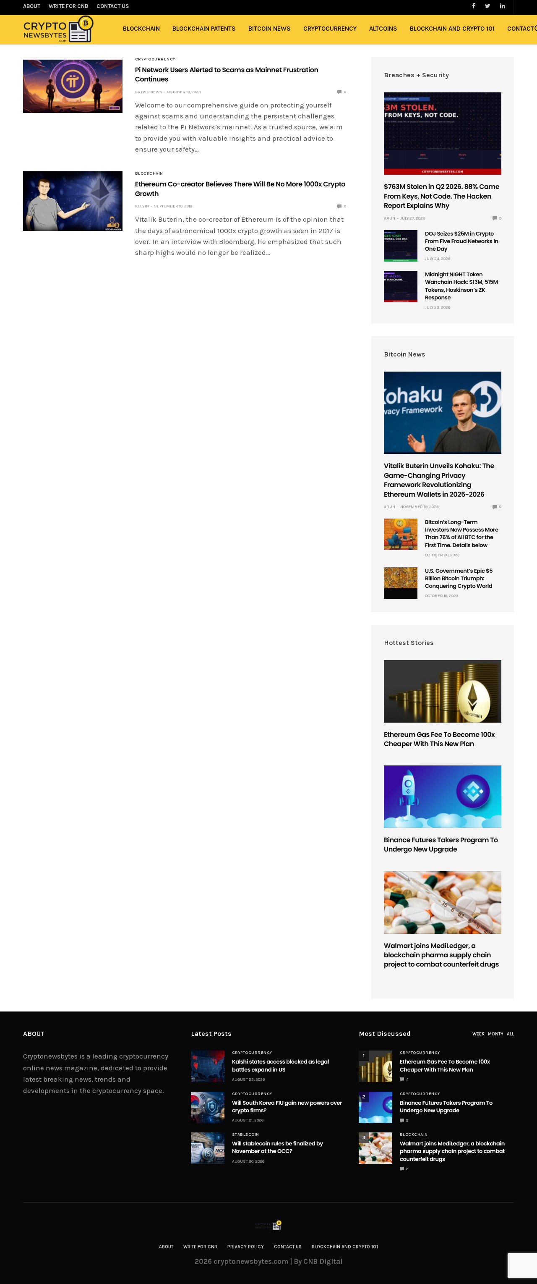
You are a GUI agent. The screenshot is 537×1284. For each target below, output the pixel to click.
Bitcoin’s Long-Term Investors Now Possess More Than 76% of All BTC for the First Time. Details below (461, 533)
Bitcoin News (269, 28)
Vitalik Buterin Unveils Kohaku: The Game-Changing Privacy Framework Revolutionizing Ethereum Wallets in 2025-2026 (439, 480)
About (166, 1247)
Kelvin (142, 206)
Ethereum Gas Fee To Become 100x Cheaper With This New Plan (439, 739)
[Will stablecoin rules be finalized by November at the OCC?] (207, 1148)
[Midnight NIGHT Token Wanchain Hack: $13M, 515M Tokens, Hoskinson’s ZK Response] (400, 286)
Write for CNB (200, 1247)
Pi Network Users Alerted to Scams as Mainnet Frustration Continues (226, 74)
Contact (520, 28)
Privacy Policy (245, 1247)
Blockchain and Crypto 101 (452, 28)
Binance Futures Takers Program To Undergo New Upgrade (441, 844)
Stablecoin (245, 1134)
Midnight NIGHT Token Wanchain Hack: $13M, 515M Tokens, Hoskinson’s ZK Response (461, 285)
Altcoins (383, 28)
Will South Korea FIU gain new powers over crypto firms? (287, 1106)
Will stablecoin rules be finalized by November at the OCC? (277, 1147)
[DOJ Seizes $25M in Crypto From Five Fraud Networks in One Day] (400, 246)
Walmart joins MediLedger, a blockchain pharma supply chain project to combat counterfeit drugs (441, 955)
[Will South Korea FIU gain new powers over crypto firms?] (207, 1107)
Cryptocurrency (330, 28)
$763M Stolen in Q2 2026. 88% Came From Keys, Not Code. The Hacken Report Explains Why (441, 196)
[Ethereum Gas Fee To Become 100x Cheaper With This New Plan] (442, 691)
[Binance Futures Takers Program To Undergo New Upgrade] (442, 796)
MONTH (495, 1034)
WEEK (478, 1034)
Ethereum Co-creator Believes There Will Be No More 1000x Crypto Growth (240, 188)
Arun (389, 218)
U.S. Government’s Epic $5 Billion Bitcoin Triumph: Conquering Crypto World (459, 578)
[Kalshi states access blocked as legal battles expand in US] (207, 1066)
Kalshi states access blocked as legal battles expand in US (280, 1065)
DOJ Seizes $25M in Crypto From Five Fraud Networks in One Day (461, 241)
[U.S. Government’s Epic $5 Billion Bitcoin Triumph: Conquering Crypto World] (400, 578)
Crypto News (148, 91)
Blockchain (141, 28)
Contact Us (288, 1247)
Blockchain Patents (204, 28)
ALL (510, 1034)
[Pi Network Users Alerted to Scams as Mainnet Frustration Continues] (73, 85)
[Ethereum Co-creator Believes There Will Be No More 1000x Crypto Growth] (73, 201)
